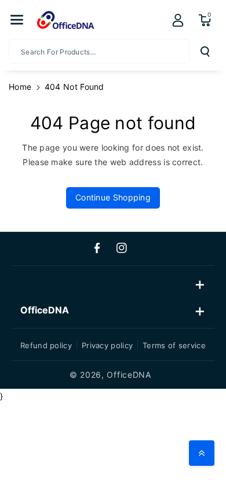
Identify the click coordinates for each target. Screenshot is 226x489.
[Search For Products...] (205, 51)
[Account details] (178, 20)
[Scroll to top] (201, 453)
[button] (17, 19)
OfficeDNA (129, 374)
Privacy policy (107, 345)
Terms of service (174, 345)
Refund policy (46, 345)
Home (20, 87)
